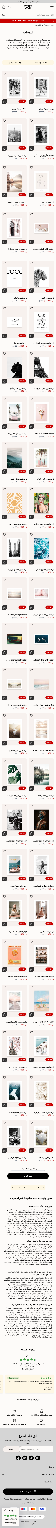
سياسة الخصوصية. (28, 1502)
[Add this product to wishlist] (31, 73)
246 (18, 1187)
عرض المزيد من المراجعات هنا (28, 1399)
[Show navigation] (52, 7)
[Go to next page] (13, 1187)
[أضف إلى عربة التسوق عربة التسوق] (31, 101)
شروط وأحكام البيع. (44, 1499)
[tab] (10, 7)
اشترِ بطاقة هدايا (26, 1491)
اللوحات (38, 25)
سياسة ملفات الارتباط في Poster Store (19, 1499)
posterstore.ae (23, 1285)
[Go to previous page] (43, 1187)
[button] (10, 1517)
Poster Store (49, 25)
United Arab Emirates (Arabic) (29, 1517)
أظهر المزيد (28, 1176)
